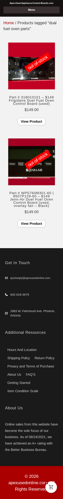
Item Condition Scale (22, 391)
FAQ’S (30, 374)
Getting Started (18, 383)
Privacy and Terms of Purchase (30, 366)
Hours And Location (22, 350)
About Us (14, 374)
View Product (31, 121)
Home (8, 23)
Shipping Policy (18, 358)
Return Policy (44, 358)
